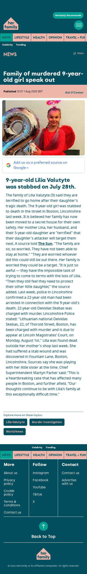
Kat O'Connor (74, 92)
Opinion (55, 37)
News (6, 37)
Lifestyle (21, 37)
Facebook (40, 480)
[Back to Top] (43, 526)
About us (10, 473)
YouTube (39, 487)
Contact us (12, 512)
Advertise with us (69, 482)
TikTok (37, 494)
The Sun (45, 243)
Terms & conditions (12, 503)
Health (39, 37)
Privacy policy (9, 482)
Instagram (41, 473)
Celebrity (7, 44)
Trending (21, 44)
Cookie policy (9, 492)
